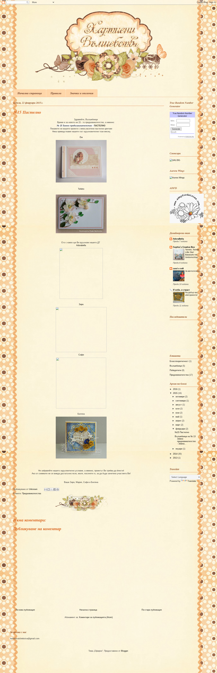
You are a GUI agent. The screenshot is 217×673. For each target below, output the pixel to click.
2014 (175, 454)
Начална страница (29, 93)
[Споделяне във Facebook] (54, 489)
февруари (181, 429)
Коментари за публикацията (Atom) (96, 617)
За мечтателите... (193, 271)
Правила (56, 93)
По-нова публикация (25, 610)
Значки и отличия (81, 93)
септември (181, 401)
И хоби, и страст (181, 290)
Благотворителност (179, 361)
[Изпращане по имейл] (45, 489)
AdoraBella (178, 239)
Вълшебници (176, 366)
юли (178, 408)
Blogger (124, 651)
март (178, 425)
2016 (175, 389)
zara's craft (178, 268)
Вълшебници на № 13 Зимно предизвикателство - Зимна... (185, 440)
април (179, 420)
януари (179, 449)
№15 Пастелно (182, 432)
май (178, 417)
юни (178, 413)
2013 (175, 458)
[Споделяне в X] (51, 489)
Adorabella (81, 245)
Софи (81, 355)
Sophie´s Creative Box (184, 247)
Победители (175, 370)
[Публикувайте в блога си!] (48, 489)
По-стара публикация (152, 610)
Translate (191, 481)
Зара (81, 304)
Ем (81, 137)
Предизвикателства (31, 493)
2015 (175, 393)
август (179, 404)
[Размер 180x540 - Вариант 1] (175, 160)
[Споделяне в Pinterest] (57, 489)
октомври (180, 396)
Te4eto (81, 189)
